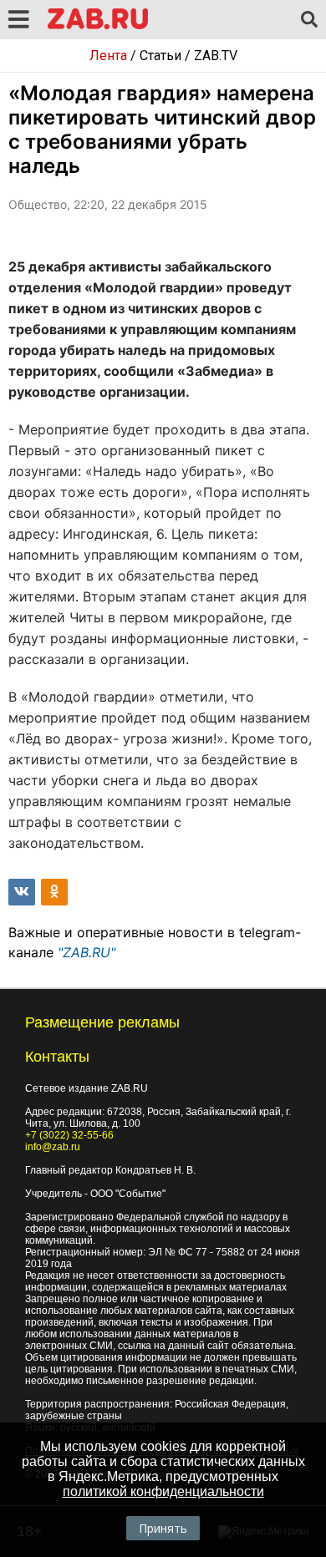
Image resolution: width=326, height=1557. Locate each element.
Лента (108, 55)
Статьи (160, 55)
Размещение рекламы (102, 1022)
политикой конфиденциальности (163, 1491)
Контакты (57, 1056)
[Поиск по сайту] (309, 20)
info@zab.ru (52, 1147)
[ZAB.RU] (98, 26)
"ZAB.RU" (86, 952)
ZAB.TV (215, 55)
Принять (163, 1528)
